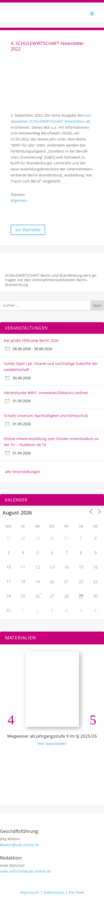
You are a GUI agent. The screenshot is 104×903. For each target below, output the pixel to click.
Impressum (29, 892)
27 (52, 596)
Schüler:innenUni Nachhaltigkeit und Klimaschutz (46, 415)
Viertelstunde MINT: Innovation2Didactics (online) (46, 392)
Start (97, 305)
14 (66, 567)
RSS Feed (76, 892)
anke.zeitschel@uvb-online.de (25, 871)
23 (95, 582)
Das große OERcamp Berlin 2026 (31, 340)
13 (52, 567)
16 (95, 567)
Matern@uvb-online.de (19, 844)
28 (23, 538)
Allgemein (19, 200)
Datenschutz (54, 892)
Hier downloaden (52, 743)
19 (37, 582)
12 (37, 567)
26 (37, 596)
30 (52, 538)
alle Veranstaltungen (22, 471)
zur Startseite (28, 229)
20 (52, 582)
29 (37, 538)
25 (23, 596)
